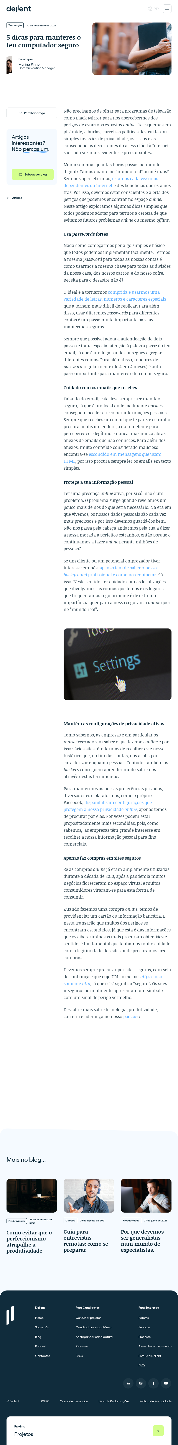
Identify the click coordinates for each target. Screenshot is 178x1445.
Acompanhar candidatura (94, 1337)
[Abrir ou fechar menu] (167, 8)
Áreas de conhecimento (154, 1346)
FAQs (79, 1356)
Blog (38, 1337)
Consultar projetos (88, 1317)
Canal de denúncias (74, 1401)
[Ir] (158, 1430)
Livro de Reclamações (114, 1401)
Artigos (17, 198)
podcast (131, 1016)
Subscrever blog (36, 174)
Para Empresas (148, 1307)
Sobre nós (42, 1327)
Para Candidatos (87, 1307)
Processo (82, 1346)
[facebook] (153, 1383)
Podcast (40, 1346)
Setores (143, 1317)
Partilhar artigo (34, 113)
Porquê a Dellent (149, 1356)
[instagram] (140, 1383)
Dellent (40, 1307)
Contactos (42, 1356)
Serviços (144, 1327)
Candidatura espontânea (94, 1327)
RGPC (45, 1401)
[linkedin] (128, 1383)
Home (39, 1317)
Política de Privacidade (155, 1401)
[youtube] (166, 1383)
